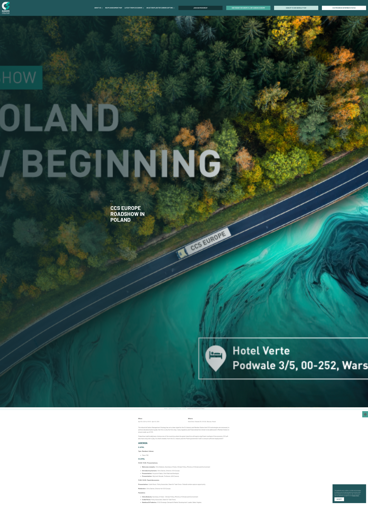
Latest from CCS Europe (133, 8)
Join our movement (200, 8)
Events (184, 408)
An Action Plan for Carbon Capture (159, 8)
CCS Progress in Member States (344, 8)
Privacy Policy (355, 495)
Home (165, 408)
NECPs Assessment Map (113, 8)
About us (97, 8)
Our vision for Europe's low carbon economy (248, 8)
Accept (339, 499)
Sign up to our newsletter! (296, 8)
